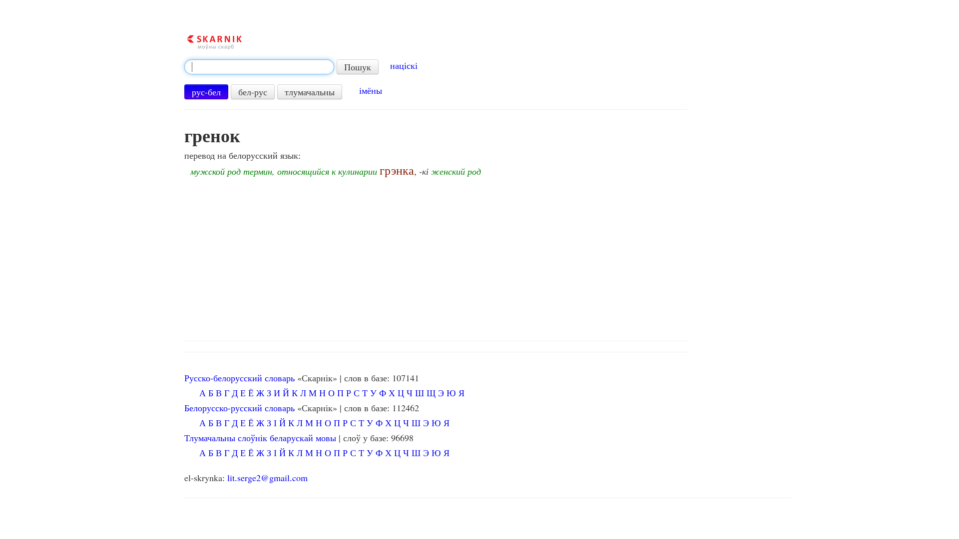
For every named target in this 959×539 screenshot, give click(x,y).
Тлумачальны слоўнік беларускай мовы (260, 438)
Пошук (357, 67)
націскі (404, 65)
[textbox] (259, 66)
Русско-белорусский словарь (239, 378)
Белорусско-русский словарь (239, 408)
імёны (370, 90)
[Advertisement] (487, 256)
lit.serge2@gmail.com (267, 478)
